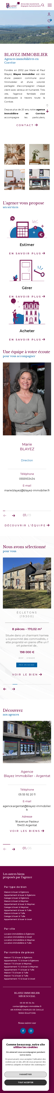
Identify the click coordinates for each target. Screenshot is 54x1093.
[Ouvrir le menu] (49, 5)
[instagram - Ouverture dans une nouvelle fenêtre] (31, 1031)
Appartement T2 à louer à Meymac (21, 966)
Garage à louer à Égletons (16, 898)
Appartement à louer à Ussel (18, 919)
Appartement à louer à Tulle (18, 910)
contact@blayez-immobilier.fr (27, 1006)
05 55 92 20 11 (27, 794)
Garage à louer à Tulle (14, 916)
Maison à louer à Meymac (16, 901)
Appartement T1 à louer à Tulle (19, 970)
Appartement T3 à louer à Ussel (19, 979)
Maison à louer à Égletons (16, 892)
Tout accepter (25, 1082)
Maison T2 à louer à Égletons (18, 957)
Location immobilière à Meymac (19, 940)
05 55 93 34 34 (27, 1003)
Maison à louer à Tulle (14, 913)
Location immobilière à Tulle (18, 943)
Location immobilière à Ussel (18, 937)
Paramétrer (25, 1074)
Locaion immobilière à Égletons (19, 934)
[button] (13, 515)
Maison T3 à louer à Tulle (16, 972)
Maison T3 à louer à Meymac (18, 963)
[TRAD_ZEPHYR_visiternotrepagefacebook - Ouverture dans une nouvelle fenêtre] (23, 1031)
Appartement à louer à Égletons (19, 895)
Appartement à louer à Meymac (19, 904)
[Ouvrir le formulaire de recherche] (42, 5)
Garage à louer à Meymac (16, 907)
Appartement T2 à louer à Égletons (21, 960)
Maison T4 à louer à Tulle (16, 976)
